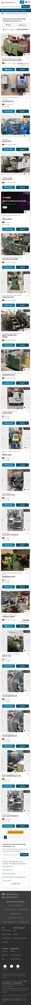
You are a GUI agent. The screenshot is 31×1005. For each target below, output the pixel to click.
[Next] (28, 45)
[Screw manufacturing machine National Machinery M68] (15, 45)
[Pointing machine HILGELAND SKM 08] (15, 681)
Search (26, 6)
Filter (9, 25)
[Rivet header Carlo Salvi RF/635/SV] (15, 520)
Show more (16, 884)
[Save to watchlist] (28, 58)
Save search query (16, 832)
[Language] (26, 2)
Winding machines (15, 913)
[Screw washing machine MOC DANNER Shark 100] (15, 761)
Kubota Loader (24, 922)
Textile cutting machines (10, 922)
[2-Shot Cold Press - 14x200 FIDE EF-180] (15, 641)
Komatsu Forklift (23, 909)
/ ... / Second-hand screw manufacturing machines (16, 13)
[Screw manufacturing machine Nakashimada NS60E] (15, 244)
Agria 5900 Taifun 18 (9, 909)
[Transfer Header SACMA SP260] (15, 164)
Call (23, 69)
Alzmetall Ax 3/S (7, 870)
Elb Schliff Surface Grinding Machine (14, 877)
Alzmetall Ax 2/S (7, 866)
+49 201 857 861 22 (12, 894)
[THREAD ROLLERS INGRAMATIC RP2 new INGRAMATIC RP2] (15, 560)
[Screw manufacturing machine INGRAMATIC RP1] (15, 360)
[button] (29, 2)
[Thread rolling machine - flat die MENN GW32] (15, 438)
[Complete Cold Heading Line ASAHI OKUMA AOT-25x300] (15, 320)
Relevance (22, 25)
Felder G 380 (6, 881)
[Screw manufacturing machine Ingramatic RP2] (15, 282)
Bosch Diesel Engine (8, 874)
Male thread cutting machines (10, 10)
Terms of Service (16, 1000)
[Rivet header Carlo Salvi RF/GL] (15, 480)
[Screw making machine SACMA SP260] (15, 398)
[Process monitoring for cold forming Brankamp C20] (15, 85)
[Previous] (2, 45)
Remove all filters (9, 29)
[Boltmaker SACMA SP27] (15, 126)
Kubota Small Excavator (15, 918)
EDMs (23, 10)
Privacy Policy (5, 1000)
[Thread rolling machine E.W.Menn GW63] (15, 602)
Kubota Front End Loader (15, 905)
